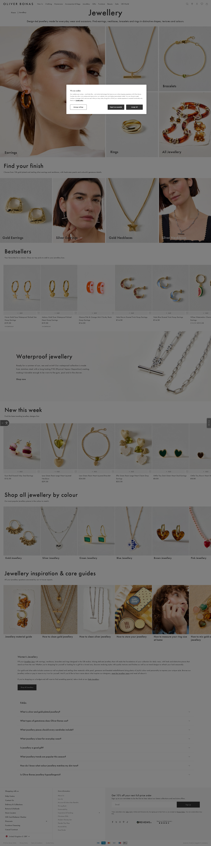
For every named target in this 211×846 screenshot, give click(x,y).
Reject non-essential (116, 107)
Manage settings (78, 107)
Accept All (134, 107)
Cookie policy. (79, 100)
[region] (106, 99)
